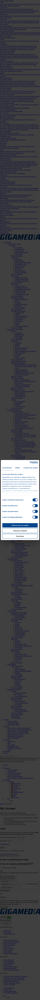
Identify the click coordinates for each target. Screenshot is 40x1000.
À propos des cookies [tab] (31, 467)
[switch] (35, 505)
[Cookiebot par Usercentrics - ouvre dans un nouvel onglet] (30, 462)
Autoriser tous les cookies (20, 525)
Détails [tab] (17, 467)
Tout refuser (20, 536)
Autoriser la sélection (20, 531)
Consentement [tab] (7, 467)
